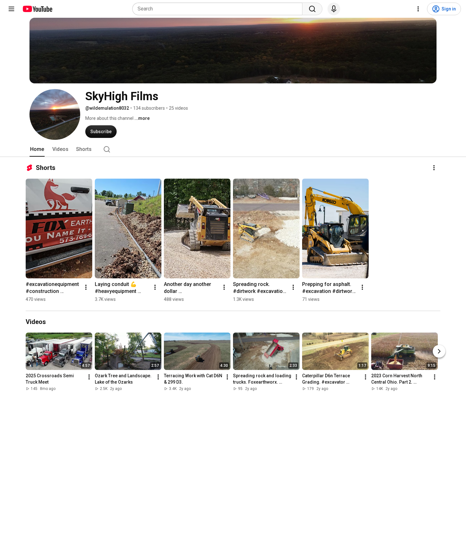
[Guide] (11, 9)
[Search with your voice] (333, 9)
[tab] (37, 149)
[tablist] (233, 149)
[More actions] (434, 167)
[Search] (312, 9)
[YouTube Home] (37, 9)
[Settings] (418, 9)
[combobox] (219, 9)
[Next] (439, 351)
